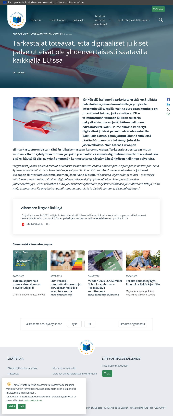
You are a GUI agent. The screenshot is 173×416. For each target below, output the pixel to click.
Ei (90, 324)
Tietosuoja (13, 373)
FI (47, 224)
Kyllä (74, 324)
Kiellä (12, 406)
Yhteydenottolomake (64, 368)
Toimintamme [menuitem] (57, 20)
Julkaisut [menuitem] (78, 20)
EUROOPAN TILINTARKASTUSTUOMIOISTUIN (38, 34)
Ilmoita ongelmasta (132, 324)
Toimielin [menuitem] (35, 20)
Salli (21, 406)
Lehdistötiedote (34, 224)
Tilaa (107, 373)
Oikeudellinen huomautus (22, 368)
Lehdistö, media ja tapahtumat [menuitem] (100, 20)
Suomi (159, 9)
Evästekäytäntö (33, 400)
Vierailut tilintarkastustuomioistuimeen (75, 373)
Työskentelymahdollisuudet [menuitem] (132, 20)
